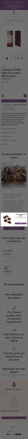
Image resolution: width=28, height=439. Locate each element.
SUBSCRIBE (20, 223)
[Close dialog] (26, 213)
